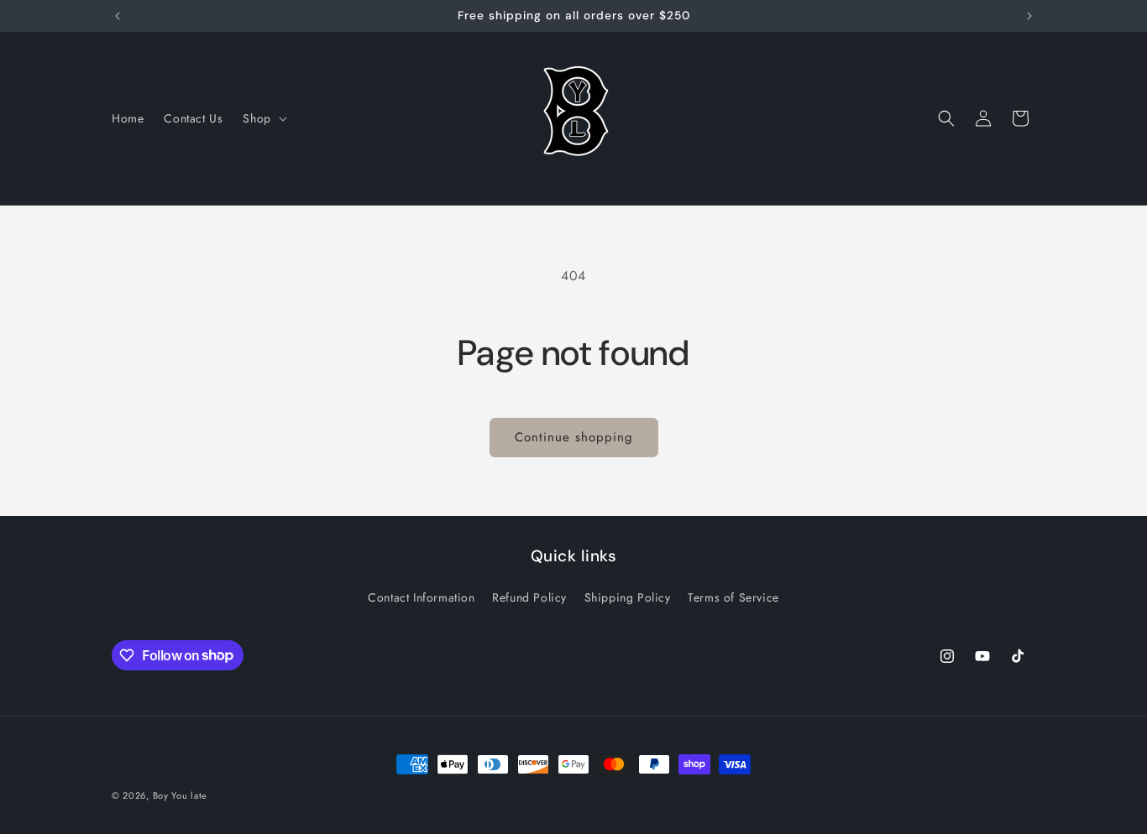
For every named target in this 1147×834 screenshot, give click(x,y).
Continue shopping (574, 437)
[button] (263, 118)
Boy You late (180, 795)
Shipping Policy (627, 597)
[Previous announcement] (117, 16)
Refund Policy (529, 597)
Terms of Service (733, 597)
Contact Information (421, 597)
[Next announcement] (1029, 16)
